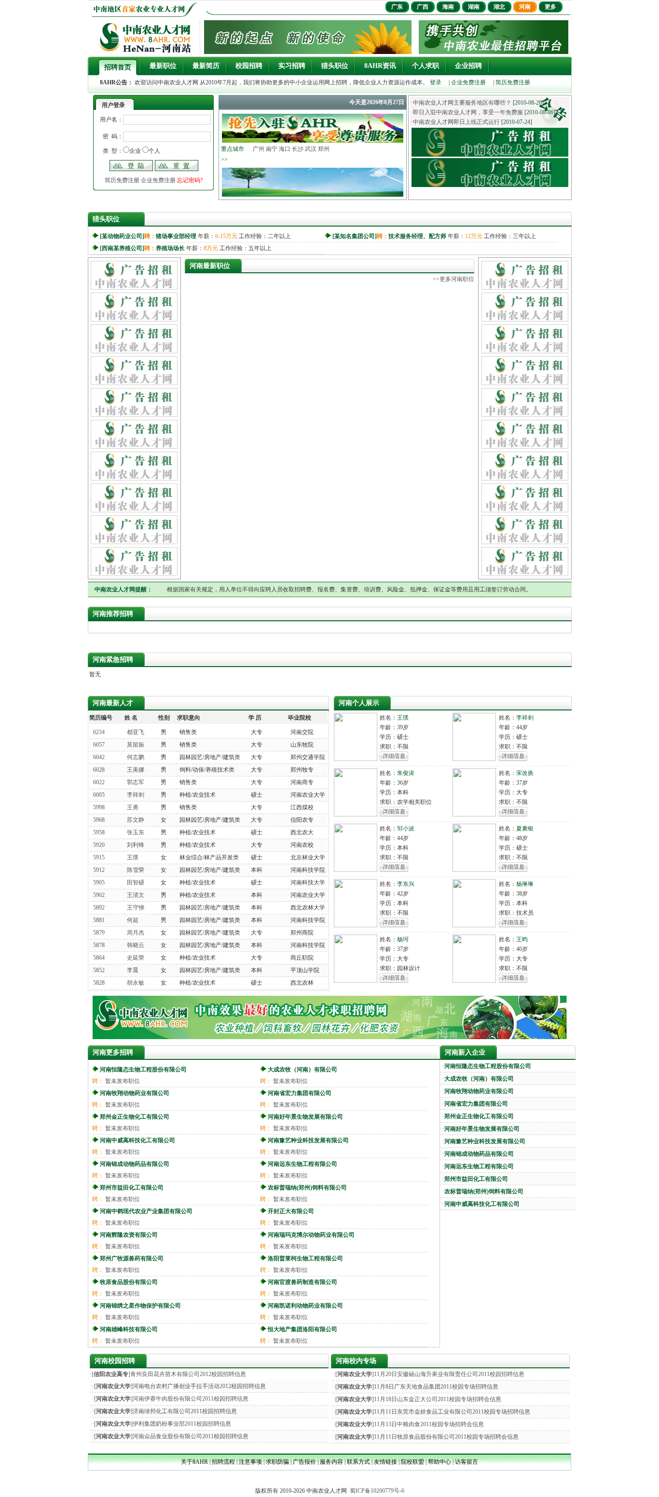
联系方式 (358, 1461)
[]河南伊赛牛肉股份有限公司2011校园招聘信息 (171, 1398)
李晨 (132, 970)
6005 (99, 794)
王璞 (132, 857)
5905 (99, 882)
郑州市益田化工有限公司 (132, 1187)
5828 (99, 982)
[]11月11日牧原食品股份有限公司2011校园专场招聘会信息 (427, 1436)
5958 (99, 832)
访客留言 (466, 1461)
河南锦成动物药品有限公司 (134, 1164)
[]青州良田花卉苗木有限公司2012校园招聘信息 (169, 1374)
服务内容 (331, 1461)
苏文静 (135, 819)
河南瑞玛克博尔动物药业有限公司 (311, 1234)
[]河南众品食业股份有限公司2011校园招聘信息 (171, 1436)
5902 (99, 895)
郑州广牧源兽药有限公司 (132, 1258)
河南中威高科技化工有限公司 (137, 1140)
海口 (284, 149)
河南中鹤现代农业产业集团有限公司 (146, 1211)
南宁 (271, 149)
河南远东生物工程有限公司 (302, 1164)
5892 (99, 907)
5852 (99, 970)
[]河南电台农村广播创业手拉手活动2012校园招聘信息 (180, 1386)
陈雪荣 (135, 870)
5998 (99, 807)
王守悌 (135, 907)
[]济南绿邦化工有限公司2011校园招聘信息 (165, 1411)
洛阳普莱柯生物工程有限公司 (305, 1258)
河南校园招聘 (115, 1360)
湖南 (474, 6)
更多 (550, 6)
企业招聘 (468, 65)
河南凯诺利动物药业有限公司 (305, 1305)
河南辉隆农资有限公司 (129, 1234)
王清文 (135, 895)
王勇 (132, 807)
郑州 (324, 149)
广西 (422, 6)
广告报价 (304, 1461)
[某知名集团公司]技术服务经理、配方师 (389, 236)
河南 (525, 6)
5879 (99, 932)
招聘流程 (223, 1461)
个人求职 (425, 65)
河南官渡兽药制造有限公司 (302, 1282)
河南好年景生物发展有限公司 (305, 1116)
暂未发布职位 (122, 1081)
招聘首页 (117, 67)
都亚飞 (135, 732)
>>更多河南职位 (453, 279)
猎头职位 (334, 65)
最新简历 (206, 65)
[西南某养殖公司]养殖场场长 (142, 248)
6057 (99, 744)
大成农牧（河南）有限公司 (302, 1069)
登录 (435, 82)
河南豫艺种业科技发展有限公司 (308, 1140)
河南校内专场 (356, 1360)
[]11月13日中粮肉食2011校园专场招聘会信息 (409, 1424)
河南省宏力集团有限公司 (299, 1093)
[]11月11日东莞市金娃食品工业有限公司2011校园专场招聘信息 (432, 1411)
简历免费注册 (512, 82)
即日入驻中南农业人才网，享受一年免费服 (468, 112)
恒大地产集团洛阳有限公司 (302, 1329)
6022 (99, 782)
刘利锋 (135, 845)
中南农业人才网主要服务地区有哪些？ (462, 102)
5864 (99, 957)
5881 (99, 920)
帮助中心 (439, 1461)
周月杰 (135, 932)
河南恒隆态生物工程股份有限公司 (143, 1069)
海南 (448, 6)
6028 (99, 769)
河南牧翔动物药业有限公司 (134, 1093)
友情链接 (385, 1461)
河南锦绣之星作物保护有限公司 (140, 1305)
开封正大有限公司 (291, 1211)
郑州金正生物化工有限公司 (134, 1116)
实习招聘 (291, 65)
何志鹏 (135, 757)
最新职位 (163, 65)
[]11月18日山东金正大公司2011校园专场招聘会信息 (418, 1399)
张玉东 (135, 832)
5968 (99, 819)
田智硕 (135, 882)
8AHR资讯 (380, 65)
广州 (258, 149)
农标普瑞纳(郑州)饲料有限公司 (307, 1187)
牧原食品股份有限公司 (129, 1282)
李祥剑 (135, 794)
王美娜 (135, 769)
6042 (99, 757)
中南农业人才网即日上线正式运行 (456, 122)
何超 (132, 920)
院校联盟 (412, 1461)
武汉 (310, 149)
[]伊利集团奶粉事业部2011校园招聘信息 (162, 1423)
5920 (99, 845)
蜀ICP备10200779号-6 (377, 1490)
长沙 (297, 149)
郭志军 (135, 782)
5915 (99, 857)
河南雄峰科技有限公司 (129, 1329)
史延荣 (135, 957)
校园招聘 (248, 65)
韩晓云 (135, 945)
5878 (99, 945)
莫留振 (135, 744)
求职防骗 (277, 1461)
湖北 (499, 6)
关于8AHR (194, 1461)
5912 (99, 870)
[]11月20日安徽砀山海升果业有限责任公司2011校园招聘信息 (429, 1374)
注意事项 (250, 1461)
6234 (99, 732)
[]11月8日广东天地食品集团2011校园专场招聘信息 (416, 1386)
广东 (397, 6)
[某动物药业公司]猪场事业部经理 (148, 236)
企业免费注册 (468, 82)
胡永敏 (135, 982)
